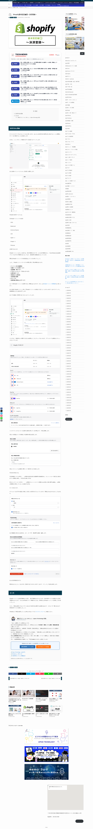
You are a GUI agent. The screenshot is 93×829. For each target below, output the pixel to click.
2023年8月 (69, 376)
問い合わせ (69, 419)
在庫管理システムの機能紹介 (19, 655)
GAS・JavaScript (70, 78)
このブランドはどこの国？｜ (51, 2)
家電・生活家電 (70, 206)
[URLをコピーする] (57, 674)
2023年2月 (69, 392)
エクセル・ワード (70, 141)
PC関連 (68, 105)
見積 (68, 243)
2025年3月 (69, 334)
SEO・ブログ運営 (28, 5)
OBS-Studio (69, 97)
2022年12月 (69, 397)
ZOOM (68, 128)
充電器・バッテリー (71, 186)
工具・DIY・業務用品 (71, 212)
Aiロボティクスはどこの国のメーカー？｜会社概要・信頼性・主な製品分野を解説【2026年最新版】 (74, 271)
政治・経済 (69, 220)
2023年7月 (69, 379)
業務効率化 (69, 227)
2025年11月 (69, 313)
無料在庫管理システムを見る (27, 646)
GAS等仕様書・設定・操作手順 (73, 81)
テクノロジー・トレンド (63, 2)
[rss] (82, 0)
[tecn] (9, 4)
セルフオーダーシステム (72, 154)
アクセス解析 (35, 5)
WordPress (69, 125)
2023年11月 (69, 371)
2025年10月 (69, 316)
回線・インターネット (71, 196)
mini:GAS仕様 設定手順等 (72, 94)
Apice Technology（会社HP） (19, 652)
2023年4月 (69, 387)
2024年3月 (69, 360)
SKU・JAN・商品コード (71, 112)
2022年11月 (69, 400)
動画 (68, 188)
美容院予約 (69, 240)
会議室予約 (69, 183)
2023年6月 (69, 381)
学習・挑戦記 (69, 201)
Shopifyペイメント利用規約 (49, 283)
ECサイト (11, 17)
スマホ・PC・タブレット (18, 5)
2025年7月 (69, 324)
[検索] (83, 0)
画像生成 (68, 233)
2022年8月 (69, 407)
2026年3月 (69, 303)
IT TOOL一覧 (24, 2)
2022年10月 (69, 402)
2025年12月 (69, 311)
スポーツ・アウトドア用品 (72, 149)
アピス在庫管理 (70, 136)
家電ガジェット (70, 209)
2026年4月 (69, 300)
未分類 (68, 225)
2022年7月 (69, 410)
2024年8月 (69, 350)
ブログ (68, 167)
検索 (82, 53)
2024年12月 (69, 342)
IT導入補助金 (76, 2)
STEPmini (69, 115)
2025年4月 (69, 332)
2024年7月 (69, 353)
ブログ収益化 (47, 5)
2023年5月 (69, 384)
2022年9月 (69, 405)
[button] (13, 674)
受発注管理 (69, 191)
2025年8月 (69, 321)
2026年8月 (69, 290)
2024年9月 (69, 347)
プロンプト (54, 5)
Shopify (15, 17)
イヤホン (82, 2)
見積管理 (68, 246)
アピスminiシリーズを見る (43, 646)
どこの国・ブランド (71, 157)
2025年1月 (69, 340)
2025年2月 (69, 337)
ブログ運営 (41, 5)
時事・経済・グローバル (72, 222)
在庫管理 (31, 2)
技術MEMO (69, 214)
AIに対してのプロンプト (71, 60)
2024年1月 (69, 366)
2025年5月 (69, 329)
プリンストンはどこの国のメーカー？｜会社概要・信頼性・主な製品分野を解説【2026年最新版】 (74, 277)
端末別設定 (69, 238)
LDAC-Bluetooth (70, 92)
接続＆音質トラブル (71, 217)
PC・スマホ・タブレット (72, 99)
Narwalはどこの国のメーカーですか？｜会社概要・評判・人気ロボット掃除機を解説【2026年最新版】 (74, 260)
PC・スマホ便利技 (70, 102)
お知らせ (70, 2)
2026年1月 (69, 308)
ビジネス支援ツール (39, 2)
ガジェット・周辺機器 (71, 146)
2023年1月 (69, 394)
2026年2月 (69, 306)
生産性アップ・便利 (71, 230)
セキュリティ (69, 152)
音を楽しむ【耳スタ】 (17, 654)
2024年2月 (69, 363)
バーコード (69, 162)
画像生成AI (69, 235)
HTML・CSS (69, 84)
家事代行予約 (69, 204)
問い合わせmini (70, 193)
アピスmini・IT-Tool (71, 133)
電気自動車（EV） (70, 251)
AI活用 (68, 63)
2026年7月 (69, 293)
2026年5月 (69, 298)
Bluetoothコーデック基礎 (72, 65)
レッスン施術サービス (71, 180)
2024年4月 (69, 358)
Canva (68, 68)
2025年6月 (69, 327)
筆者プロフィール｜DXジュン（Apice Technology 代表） (29, 117)
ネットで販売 (69, 159)
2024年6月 (69, 355)
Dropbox (68, 73)
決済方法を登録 (19, 113)
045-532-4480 (56, 816)
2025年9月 (69, 319)
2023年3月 (69, 389)
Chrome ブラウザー (71, 71)
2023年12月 (69, 368)
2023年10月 (69, 373)
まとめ (17, 115)
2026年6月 (69, 295)
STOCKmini (69, 118)
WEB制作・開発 (16, 2)
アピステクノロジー (39, 611)
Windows (68, 123)
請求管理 (68, 248)
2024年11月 (69, 345)
